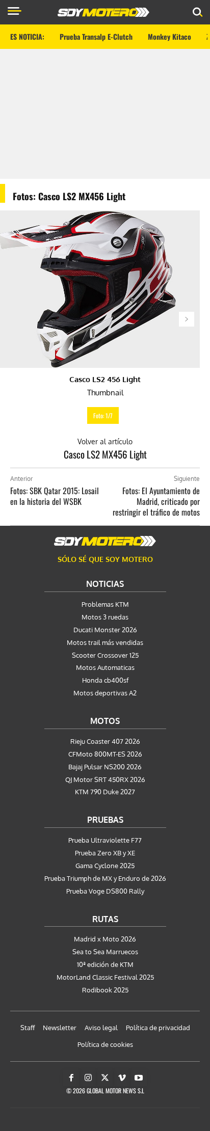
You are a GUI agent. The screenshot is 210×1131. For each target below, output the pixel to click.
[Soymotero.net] (105, 541)
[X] (105, 1078)
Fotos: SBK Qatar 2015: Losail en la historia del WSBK (54, 495)
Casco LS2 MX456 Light (105, 454)
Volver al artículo (105, 441)
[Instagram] (88, 1078)
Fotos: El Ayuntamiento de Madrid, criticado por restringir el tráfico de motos (156, 501)
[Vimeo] (122, 1078)
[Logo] (103, 12)
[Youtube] (138, 1078)
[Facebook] (71, 1078)
